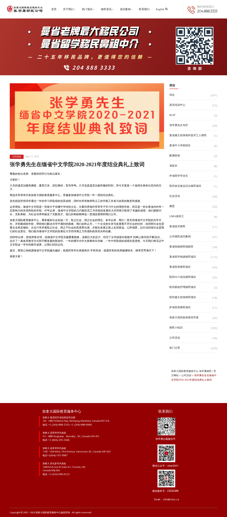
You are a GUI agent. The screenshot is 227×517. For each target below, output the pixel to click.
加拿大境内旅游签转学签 (184, 317)
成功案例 (125, 9)
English (160, 9)
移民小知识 (176, 327)
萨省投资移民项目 (180, 307)
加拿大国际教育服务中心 (48, 512)
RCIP (172, 115)
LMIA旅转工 (176, 216)
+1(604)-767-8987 (57, 455)
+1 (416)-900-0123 (59, 474)
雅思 (172, 206)
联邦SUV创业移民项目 (182, 277)
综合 (172, 94)
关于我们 (68, 9)
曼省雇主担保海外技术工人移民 (188, 135)
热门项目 (87, 9)
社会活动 (174, 196)
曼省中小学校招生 (180, 145)
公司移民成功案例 (180, 236)
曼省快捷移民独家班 (181, 246)
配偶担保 (174, 155)
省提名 (173, 165)
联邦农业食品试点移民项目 (185, 185)
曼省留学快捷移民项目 (182, 256)
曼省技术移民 (177, 226)
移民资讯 (106, 9)
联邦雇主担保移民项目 (182, 297)
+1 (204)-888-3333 (59, 424)
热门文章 (174, 347)
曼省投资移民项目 (180, 266)
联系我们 (144, 9)
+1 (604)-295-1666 (59, 440)
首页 (54, 9)
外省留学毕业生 (178, 175)
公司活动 (16, 156)
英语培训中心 (177, 105)
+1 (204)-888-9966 (81, 424)
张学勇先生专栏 (178, 125)
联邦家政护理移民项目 (182, 287)
